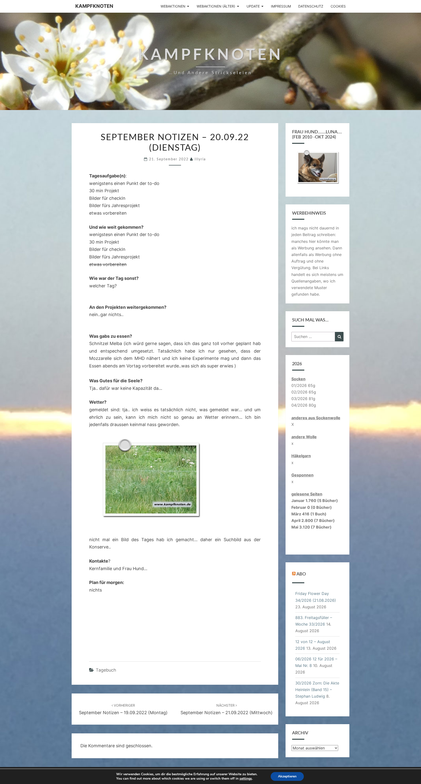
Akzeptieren (287, 776)
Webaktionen (173, 6)
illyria (200, 159)
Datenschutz (310, 6)
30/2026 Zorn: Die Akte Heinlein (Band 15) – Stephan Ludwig (317, 690)
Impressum (281, 6)
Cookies (338, 6)
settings (245, 778)
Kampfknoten (94, 6)
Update (253, 6)
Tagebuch (106, 670)
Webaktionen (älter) (216, 6)
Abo (301, 574)
